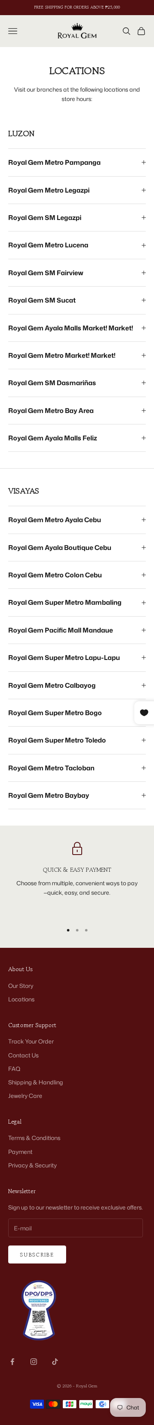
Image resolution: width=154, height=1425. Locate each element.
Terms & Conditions (34, 1138)
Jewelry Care (25, 1096)
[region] (77, 879)
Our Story (20, 986)
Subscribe (37, 1255)
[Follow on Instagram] (34, 1362)
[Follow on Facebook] (12, 1362)
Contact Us (23, 1055)
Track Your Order (31, 1041)
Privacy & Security (32, 1165)
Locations (21, 999)
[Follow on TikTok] (55, 1362)
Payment (20, 1152)
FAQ (14, 1069)
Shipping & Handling (35, 1082)
